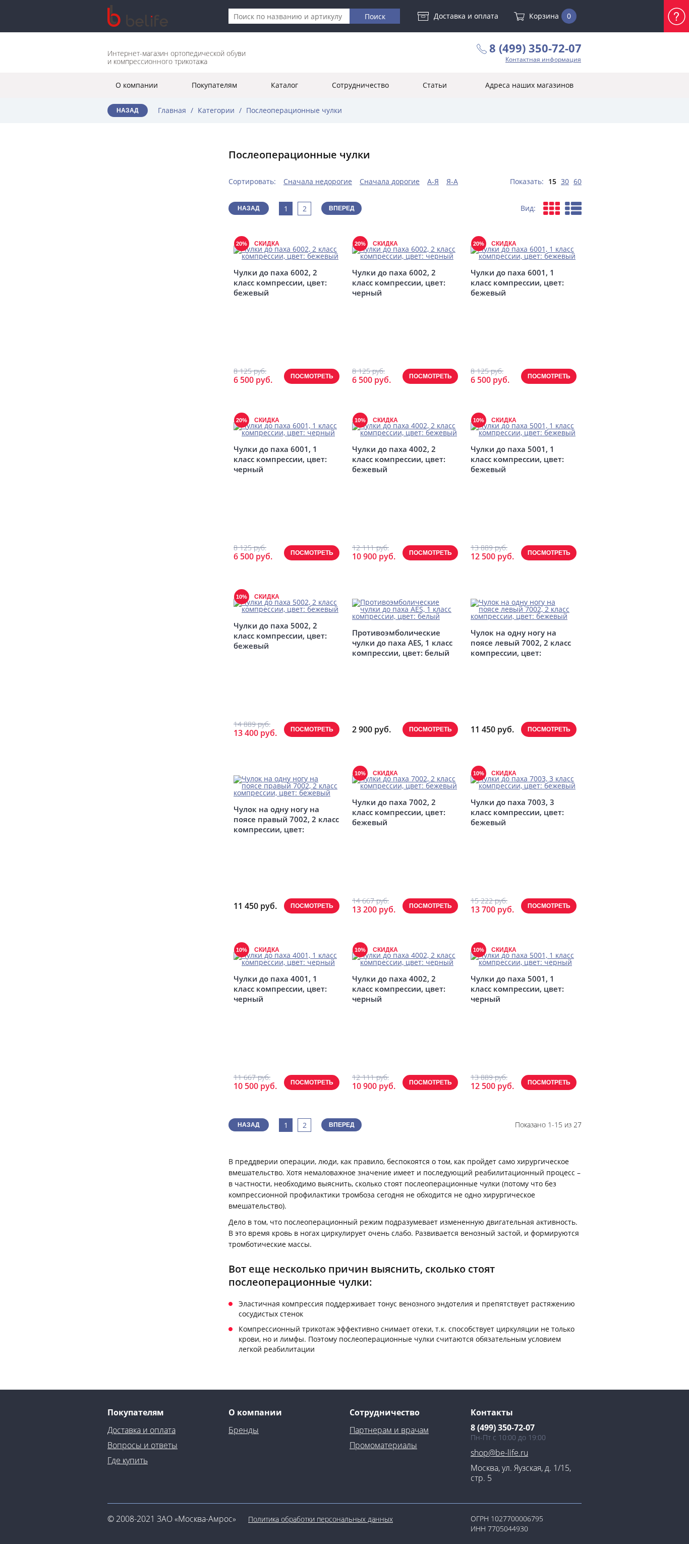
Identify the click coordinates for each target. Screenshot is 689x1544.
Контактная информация (543, 59)
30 (565, 181)
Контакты (492, 1412)
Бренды (243, 1430)
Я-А (452, 181)
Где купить (127, 1460)
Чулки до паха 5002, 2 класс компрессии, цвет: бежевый (280, 635)
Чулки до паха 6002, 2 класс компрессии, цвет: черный (398, 282)
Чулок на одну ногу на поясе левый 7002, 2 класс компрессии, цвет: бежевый (521, 642)
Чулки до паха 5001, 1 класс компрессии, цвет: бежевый (517, 459)
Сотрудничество (360, 85)
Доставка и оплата (466, 16)
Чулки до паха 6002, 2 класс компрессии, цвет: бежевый (280, 282)
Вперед (342, 208)
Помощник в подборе (676, 16)
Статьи (435, 85)
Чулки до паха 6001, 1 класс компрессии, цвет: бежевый (517, 282)
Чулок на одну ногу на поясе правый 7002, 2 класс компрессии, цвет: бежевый (286, 819)
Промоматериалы (383, 1445)
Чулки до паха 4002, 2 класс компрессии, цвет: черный (398, 989)
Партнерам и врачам (389, 1430)
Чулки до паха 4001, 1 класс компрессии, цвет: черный (280, 989)
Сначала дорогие (390, 181)
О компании (137, 85)
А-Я (433, 181)
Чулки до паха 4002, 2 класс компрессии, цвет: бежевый (398, 459)
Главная (172, 110)
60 (577, 181)
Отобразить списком (573, 208)
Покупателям (214, 85)
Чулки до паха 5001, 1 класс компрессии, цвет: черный (517, 989)
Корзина (550, 16)
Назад (128, 110)
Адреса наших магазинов (529, 85)
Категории (216, 110)
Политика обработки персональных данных (320, 1519)
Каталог (284, 85)
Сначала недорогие (317, 181)
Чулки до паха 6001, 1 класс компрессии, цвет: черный (280, 459)
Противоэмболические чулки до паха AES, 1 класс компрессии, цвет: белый (402, 642)
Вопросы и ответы (142, 1445)
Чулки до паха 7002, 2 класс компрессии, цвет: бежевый (398, 812)
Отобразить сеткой (551, 208)
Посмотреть (312, 376)
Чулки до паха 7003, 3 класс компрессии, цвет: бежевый (517, 812)
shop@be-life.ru (499, 1452)
